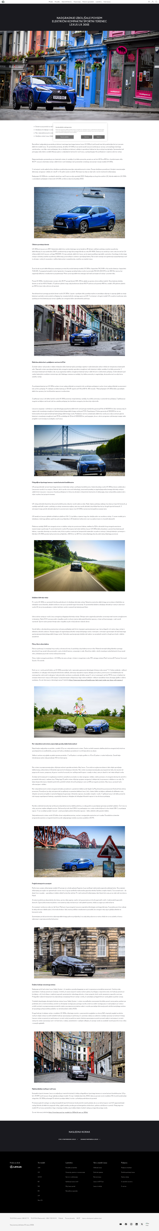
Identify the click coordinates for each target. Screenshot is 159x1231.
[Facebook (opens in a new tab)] (126, 1224)
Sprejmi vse (99, 137)
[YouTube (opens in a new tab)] (120, 1224)
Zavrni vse (86, 137)
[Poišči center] (149, 2)
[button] (6, 2)
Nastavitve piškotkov (65, 137)
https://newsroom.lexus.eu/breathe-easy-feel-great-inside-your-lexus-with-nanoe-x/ (96, 680)
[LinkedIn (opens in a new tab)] (136, 1224)
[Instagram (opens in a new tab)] (131, 1224)
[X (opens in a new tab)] (142, 1224)
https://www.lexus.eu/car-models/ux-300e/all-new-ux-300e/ (68, 1112)
